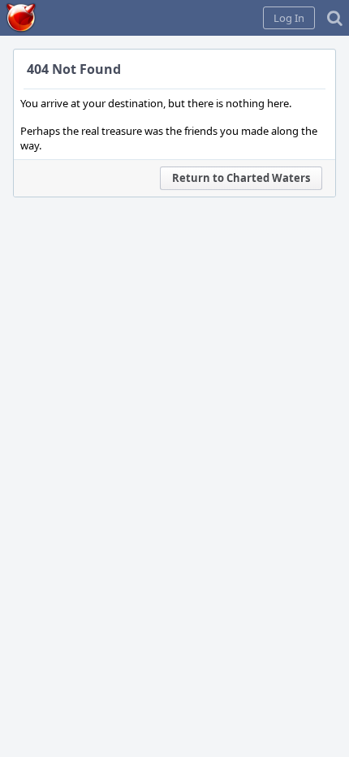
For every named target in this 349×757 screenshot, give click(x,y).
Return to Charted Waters (241, 178)
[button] (289, 17)
